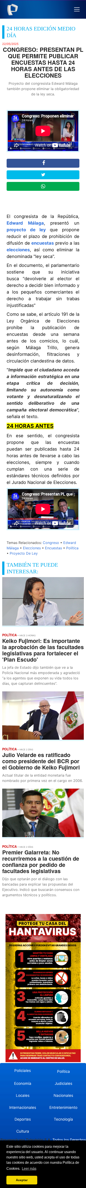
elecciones (18, 249)
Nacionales (63, 1095)
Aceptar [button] (22, 1180)
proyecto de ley (26, 229)
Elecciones (32, 548)
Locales (23, 1095)
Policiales (22, 1070)
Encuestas (53, 548)
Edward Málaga (25, 223)
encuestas (42, 243)
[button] (77, 9)
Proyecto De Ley (24, 553)
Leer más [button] (29, 1168)
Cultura (22, 1131)
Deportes (23, 1119)
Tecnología (63, 1119)
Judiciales (63, 1083)
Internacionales (22, 1107)
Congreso (51, 542)
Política (72, 548)
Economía (22, 1083)
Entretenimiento (63, 1107)
